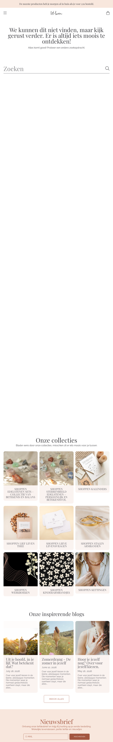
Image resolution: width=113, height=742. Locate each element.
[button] (5, 13)
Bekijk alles (56, 699)
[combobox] (56, 68)
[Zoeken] (107, 68)
